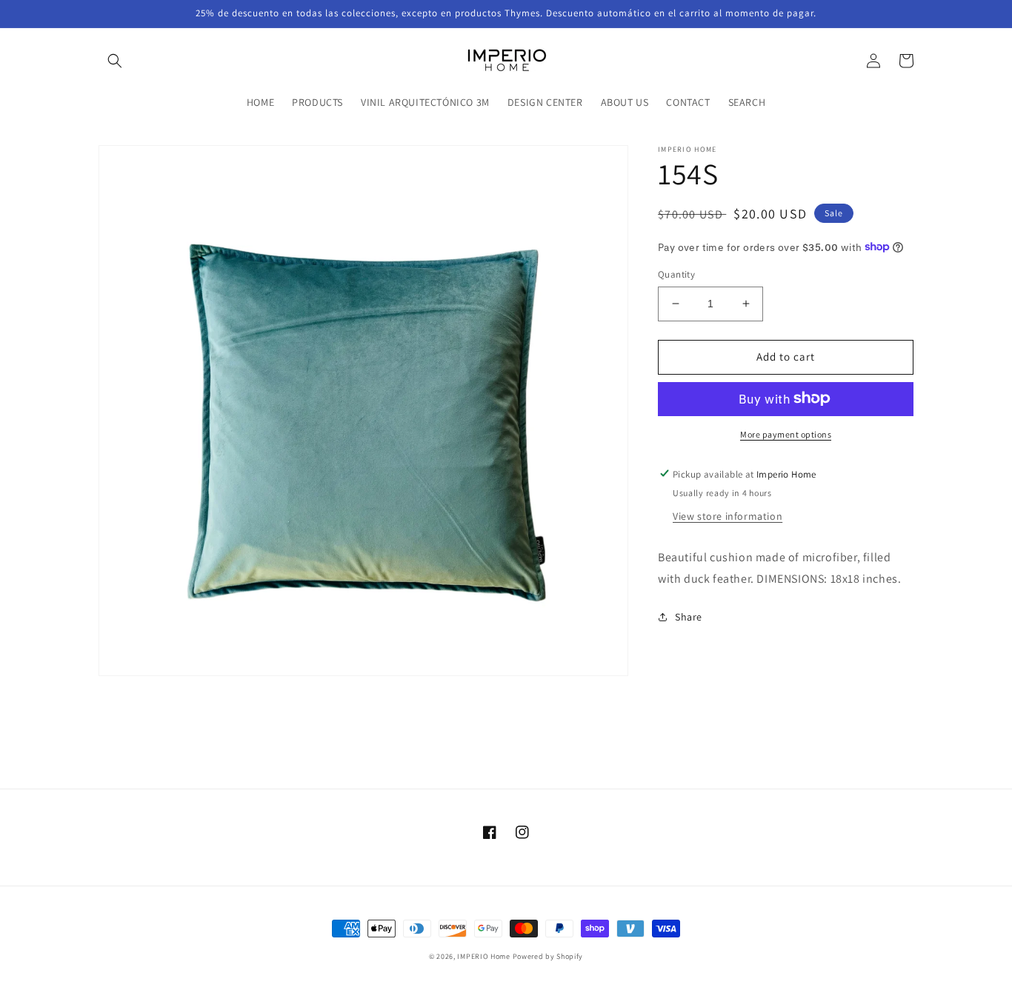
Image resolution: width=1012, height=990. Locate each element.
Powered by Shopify (548, 956)
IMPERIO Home (483, 956)
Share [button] (688, 616)
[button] (115, 60)
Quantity (676, 274)
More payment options (785, 433)
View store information (727, 515)
